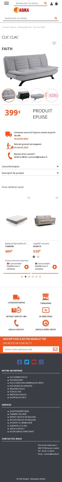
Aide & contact (17, 428)
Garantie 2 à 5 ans (18, 426)
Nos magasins (16, 380)
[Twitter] (26, 363)
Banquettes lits (25, 27)
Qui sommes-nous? (18, 377)
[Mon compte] (51, 4)
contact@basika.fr (51, 454)
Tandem (9, 246)
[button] (22, 276)
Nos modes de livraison (20, 386)
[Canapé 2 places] (45, 220)
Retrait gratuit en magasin (22, 417)
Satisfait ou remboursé (20, 422)
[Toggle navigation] (6, 3)
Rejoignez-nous (17, 389)
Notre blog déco (17, 397)
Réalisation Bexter (38, 479)
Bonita (37, 246)
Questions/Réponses (19, 411)
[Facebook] (19, 363)
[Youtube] (34, 363)
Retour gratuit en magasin (22, 420)
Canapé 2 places (41, 243)
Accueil (5, 27)
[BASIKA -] (21, 11)
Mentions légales (17, 394)
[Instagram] (41, 363)
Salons (13, 27)
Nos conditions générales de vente (26, 383)
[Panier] (56, 2)
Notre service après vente (21, 431)
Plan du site (15, 391)
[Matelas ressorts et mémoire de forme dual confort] (16, 220)
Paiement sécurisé (17, 414)
